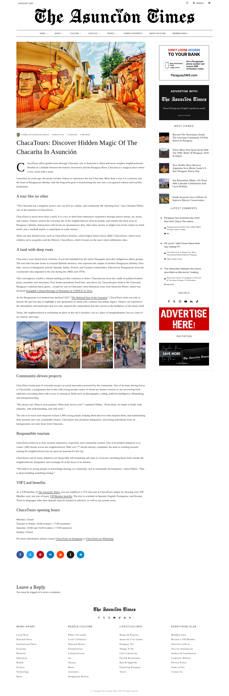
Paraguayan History (78, 676)
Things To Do (58, 135)
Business (21, 653)
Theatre (72, 662)
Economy (21, 649)
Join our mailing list (182, 649)
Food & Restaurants (130, 658)
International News (26, 644)
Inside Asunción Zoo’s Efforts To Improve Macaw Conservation (190, 199)
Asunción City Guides (131, 639)
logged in (35, 592)
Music (71, 667)
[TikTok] (119, 618)
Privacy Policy (179, 662)
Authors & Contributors (183, 653)
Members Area (180, 33)
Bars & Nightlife (128, 662)
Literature (73, 671)
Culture (74, 33)
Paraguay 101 (127, 644)
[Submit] (60, 554)
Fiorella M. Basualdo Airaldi (35, 135)
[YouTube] (114, 618)
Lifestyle (93, 33)
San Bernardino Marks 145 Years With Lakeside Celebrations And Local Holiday (190, 183)
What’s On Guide (157, 33)
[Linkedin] (124, 618)
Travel (123, 671)
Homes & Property (133, 33)
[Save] (70, 554)
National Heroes (76, 644)
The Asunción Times (49, 492)
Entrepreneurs (75, 649)
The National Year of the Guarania (89, 297)
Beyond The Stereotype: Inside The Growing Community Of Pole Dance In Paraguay (190, 137)
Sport (57, 33)
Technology (22, 671)
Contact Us (177, 671)
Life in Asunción (128, 653)
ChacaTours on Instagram (69, 538)
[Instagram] (109, 618)
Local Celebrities (77, 639)
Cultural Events (76, 653)
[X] (104, 618)
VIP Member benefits (61, 496)
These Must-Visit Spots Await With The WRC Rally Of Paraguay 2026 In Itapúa (191, 152)
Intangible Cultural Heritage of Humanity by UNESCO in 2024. (59, 290)
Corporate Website (181, 658)
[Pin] (40, 554)
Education (21, 658)
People (110, 33)
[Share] (20, 554)
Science (20, 667)
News (42, 33)
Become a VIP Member (183, 639)
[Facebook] (99, 618)
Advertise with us (180, 644)
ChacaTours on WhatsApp (99, 538)
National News (24, 639)
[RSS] (129, 618)
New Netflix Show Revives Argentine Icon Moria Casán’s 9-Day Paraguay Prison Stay (190, 168)
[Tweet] (30, 554)
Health (19, 662)
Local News (22, 635)
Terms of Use (178, 667)
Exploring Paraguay (130, 667)
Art (69, 658)
